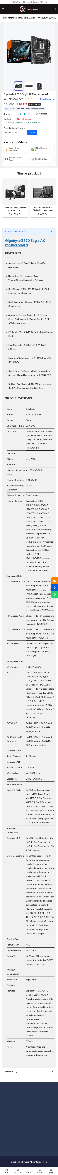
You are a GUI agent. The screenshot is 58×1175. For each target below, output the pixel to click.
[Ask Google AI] (35, 1142)
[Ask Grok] (29, 1142)
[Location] (54, 587)
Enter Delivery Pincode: (15, 128)
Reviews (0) (10, 1071)
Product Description (15, 231)
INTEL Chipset (30, 17)
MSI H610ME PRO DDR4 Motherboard (43, 209)
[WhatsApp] (54, 594)
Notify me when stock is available (24, 122)
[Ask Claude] (22, 1142)
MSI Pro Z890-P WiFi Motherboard (15, 209)
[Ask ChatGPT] (16, 1142)
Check (32, 132)
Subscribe (48, 1101)
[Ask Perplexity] (42, 1142)
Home (4, 17)
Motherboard (15, 17)
